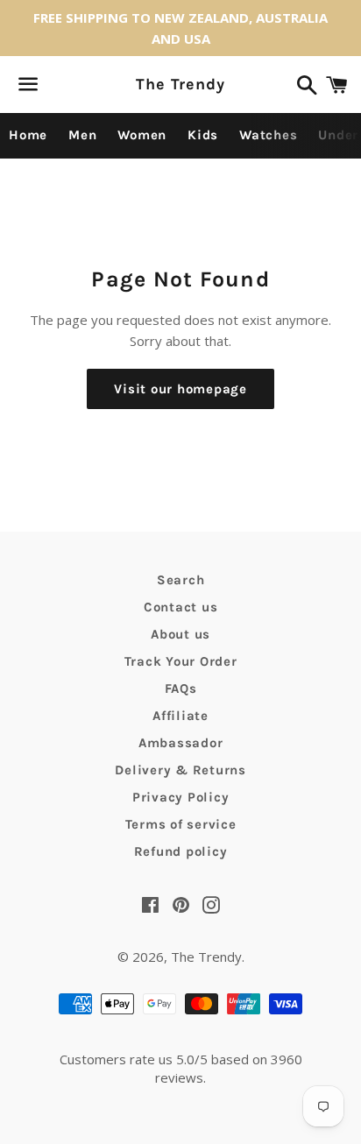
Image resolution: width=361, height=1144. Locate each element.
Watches (268, 135)
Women (141, 135)
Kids (203, 135)
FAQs (181, 688)
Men (82, 135)
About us (180, 634)
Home (28, 135)
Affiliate (180, 716)
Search (181, 580)
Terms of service (181, 824)
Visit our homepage (180, 389)
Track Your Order (180, 661)
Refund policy (181, 851)
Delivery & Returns (180, 770)
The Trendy (180, 84)
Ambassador (180, 743)
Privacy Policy (181, 797)
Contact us (181, 607)
